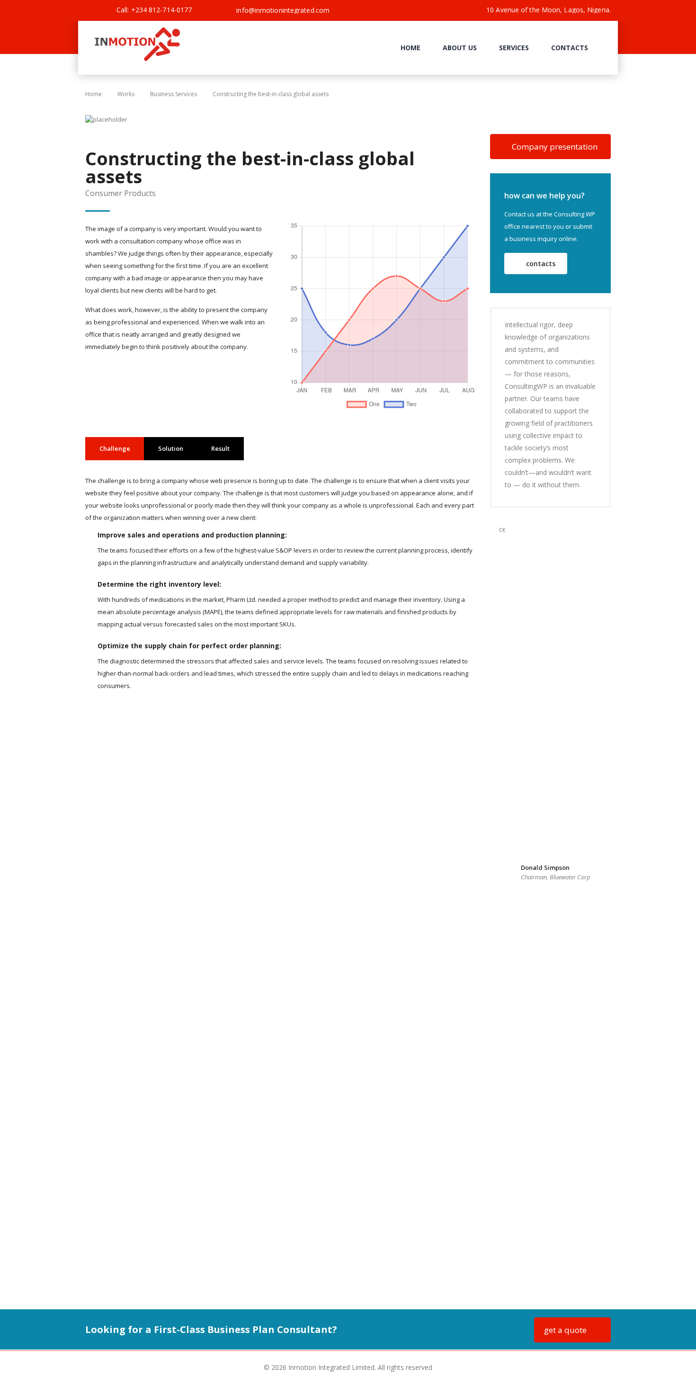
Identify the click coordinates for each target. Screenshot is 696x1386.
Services (514, 47)
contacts (540, 263)
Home (410, 47)
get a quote (565, 1329)
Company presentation (555, 146)
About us (460, 47)
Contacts (569, 47)
